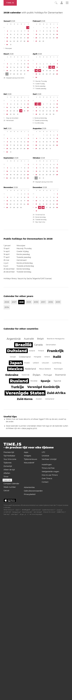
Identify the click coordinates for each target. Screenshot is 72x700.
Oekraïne (11, 374)
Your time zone (10, 459)
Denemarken (55, 12)
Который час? (16, 512)
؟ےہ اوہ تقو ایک (24, 514)
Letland (36, 363)
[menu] (67, 3)
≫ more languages (36, 514)
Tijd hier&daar (9, 456)
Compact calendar (11, 484)
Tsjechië (57, 381)
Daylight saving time (13, 78)
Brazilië (23, 344)
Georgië (13, 357)
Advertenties (29, 487)
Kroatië (27, 363)
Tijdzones (7, 463)
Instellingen (47, 465)
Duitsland (17, 350)
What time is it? (9, 510)
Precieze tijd (9, 452)
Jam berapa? (38, 512)
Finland (41, 351)
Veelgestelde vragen (50, 472)
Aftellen (7, 473)
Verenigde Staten (25, 393)
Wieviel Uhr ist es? (49, 512)
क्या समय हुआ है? (26, 510)
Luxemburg (56, 363)
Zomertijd (8, 466)
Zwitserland (49, 399)
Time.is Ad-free (48, 468)
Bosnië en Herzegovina (55, 339)
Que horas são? (27, 512)
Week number (10, 487)
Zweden (39, 399)
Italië (57, 357)
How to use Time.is (50, 475)
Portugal (48, 375)
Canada (38, 344)
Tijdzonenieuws (30, 459)
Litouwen (45, 363)
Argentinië (14, 338)
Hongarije (37, 357)
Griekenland (25, 357)
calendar (33, 12)
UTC (43, 452)
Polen (36, 374)
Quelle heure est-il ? (48, 510)
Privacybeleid (29, 494)
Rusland (19, 380)
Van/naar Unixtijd (49, 459)
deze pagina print (29, 428)
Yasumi (21, 278)
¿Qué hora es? (36, 510)
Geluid (6, 491)
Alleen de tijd (9, 470)
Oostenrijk (25, 375)
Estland (32, 351)
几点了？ (18, 510)
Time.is (10, 3)
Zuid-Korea (25, 399)
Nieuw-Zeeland (45, 369)
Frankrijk (55, 351)
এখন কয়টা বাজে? (7, 512)
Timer (6, 477)
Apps (26, 452)
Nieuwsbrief (29, 463)
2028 (13, 21)
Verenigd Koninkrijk (43, 387)
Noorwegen (58, 369)
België (40, 338)
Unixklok (45, 456)
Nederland (30, 369)
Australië (29, 338)
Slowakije (33, 381)
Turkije (17, 387)
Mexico (15, 369)
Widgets (27, 456)
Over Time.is (47, 478)
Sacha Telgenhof (34, 278)
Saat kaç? (7, 514)
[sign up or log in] (61, 4)
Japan (16, 362)
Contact (45, 482)
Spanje (45, 381)
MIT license (46, 278)
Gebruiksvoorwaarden (33, 491)
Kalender (7, 480)
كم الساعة (59, 510)
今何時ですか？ (61, 512)
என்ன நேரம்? (14, 514)
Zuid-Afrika (56, 393)
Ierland (47, 357)
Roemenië (60, 375)
